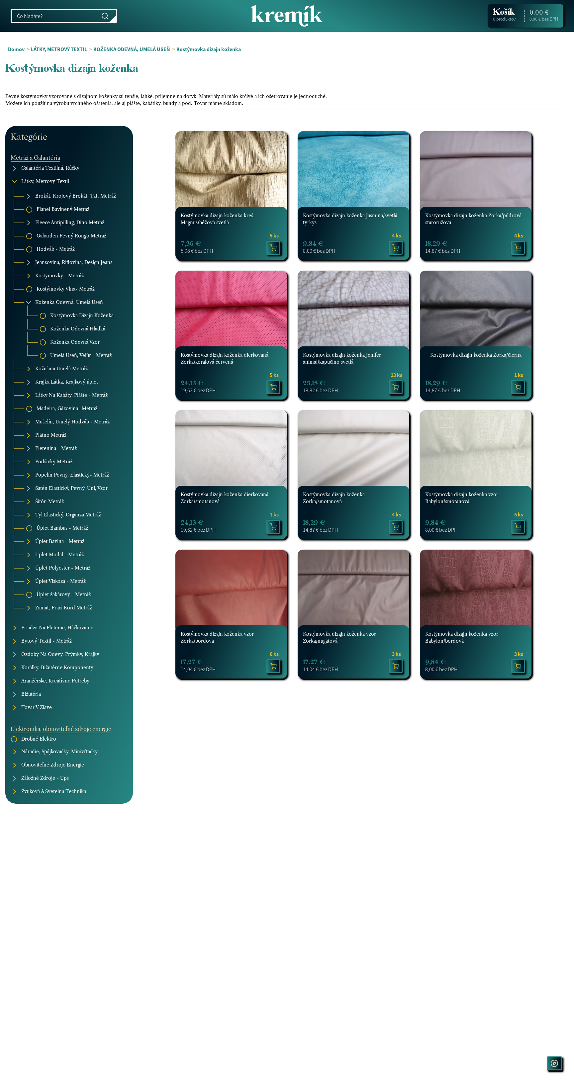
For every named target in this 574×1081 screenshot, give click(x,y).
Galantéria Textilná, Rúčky (50, 168)
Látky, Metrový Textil (45, 182)
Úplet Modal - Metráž (59, 555)
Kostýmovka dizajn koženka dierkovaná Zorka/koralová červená (224, 358)
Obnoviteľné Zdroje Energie (52, 765)
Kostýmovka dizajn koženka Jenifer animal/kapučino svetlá (342, 358)
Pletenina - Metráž (56, 449)
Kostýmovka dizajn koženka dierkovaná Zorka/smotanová (224, 498)
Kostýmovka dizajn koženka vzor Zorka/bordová (217, 637)
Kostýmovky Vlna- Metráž (66, 289)
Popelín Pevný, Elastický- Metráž (72, 475)
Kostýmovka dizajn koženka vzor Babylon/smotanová (461, 498)
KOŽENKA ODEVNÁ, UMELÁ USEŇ (131, 49)
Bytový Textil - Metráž (46, 641)
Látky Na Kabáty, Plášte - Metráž (71, 396)
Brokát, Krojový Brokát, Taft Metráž (75, 196)
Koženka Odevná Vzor (75, 342)
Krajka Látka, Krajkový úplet (66, 382)
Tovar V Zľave (36, 708)
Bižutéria (31, 694)
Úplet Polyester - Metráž (62, 568)
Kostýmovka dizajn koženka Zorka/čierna (476, 355)
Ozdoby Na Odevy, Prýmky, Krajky (60, 655)
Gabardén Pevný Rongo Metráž (71, 236)
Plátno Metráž (50, 435)
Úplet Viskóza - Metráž (60, 582)
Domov (16, 49)
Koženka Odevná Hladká (77, 329)
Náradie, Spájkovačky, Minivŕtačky (59, 752)
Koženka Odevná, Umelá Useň (69, 303)
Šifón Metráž (49, 502)
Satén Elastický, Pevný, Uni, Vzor (71, 489)
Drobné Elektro (38, 739)
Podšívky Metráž (53, 462)
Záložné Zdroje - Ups (45, 778)
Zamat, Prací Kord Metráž (63, 608)
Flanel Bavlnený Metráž (63, 210)
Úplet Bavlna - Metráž (59, 542)
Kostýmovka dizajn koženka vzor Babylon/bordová (461, 637)
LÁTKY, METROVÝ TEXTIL (59, 49)
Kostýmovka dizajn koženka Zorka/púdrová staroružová (473, 219)
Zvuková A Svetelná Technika (53, 792)
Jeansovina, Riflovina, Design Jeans (73, 263)
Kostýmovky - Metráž (59, 276)
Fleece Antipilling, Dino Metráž (69, 223)
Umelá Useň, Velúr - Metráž (81, 356)
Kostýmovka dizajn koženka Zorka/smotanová (334, 498)
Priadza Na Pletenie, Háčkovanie (57, 628)
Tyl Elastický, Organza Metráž (68, 515)
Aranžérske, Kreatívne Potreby (55, 681)
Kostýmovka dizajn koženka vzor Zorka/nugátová (339, 637)
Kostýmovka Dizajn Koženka (82, 316)
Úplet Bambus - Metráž (62, 528)
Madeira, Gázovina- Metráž (67, 409)
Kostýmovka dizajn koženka (208, 49)
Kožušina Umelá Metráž (61, 369)
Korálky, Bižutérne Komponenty (57, 668)
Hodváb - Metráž (56, 249)
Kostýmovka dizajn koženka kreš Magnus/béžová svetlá (217, 219)
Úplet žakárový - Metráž (64, 595)
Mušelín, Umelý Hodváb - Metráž (72, 422)
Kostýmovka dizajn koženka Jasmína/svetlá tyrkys (350, 219)
